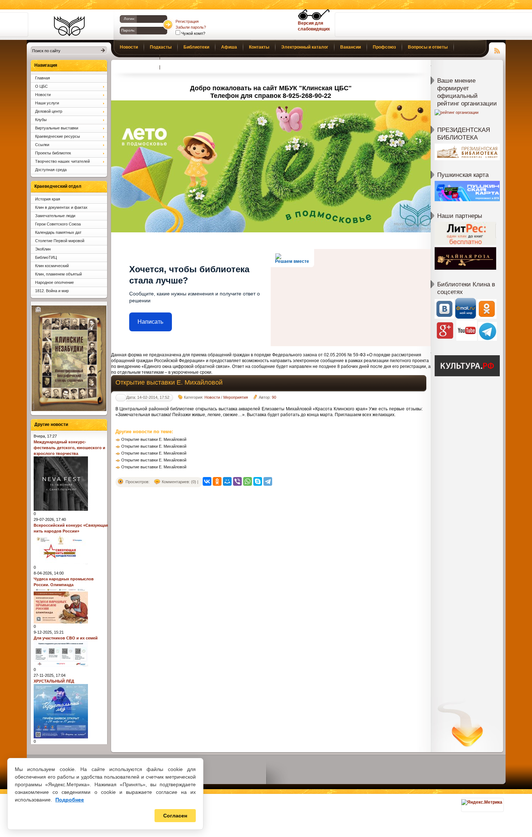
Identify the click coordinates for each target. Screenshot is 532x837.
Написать (150, 322)
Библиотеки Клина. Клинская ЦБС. (69, 26)
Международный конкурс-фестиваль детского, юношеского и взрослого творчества (69, 448)
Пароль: (128, 30)
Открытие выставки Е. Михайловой (153, 439)
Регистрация (187, 21)
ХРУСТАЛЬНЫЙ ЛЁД (54, 681)
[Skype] (257, 481)
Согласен (175, 816)
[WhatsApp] (247, 481)
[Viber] (237, 481)
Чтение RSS (497, 49)
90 (274, 397)
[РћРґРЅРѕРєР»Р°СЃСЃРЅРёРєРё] (217, 481)
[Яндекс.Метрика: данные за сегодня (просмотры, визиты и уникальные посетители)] (481, 802)
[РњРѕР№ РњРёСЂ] (227, 481)
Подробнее (69, 800)
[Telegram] (267, 481)
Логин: (129, 19)
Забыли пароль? (191, 27)
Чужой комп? (192, 33)
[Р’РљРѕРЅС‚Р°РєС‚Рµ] (207, 481)
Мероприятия (235, 397)
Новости (212, 397)
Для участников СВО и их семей (66, 638)
